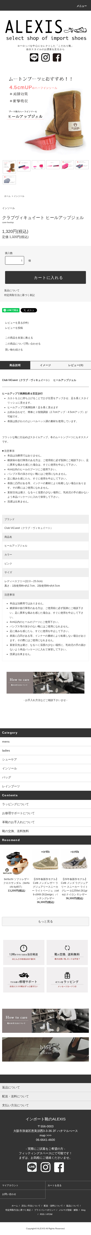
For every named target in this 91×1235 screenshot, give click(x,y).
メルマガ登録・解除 (68, 1210)
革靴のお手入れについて (18, 822)
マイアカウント (10, 1185)
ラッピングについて (15, 804)
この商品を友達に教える (19, 337)
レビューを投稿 (14, 327)
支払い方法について (30, 1206)
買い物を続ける (14, 349)
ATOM (49, 1214)
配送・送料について (53, 1206)
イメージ (45, 365)
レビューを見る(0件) (17, 322)
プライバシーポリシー (44, 1210)
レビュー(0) (75, 365)
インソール (19, 196)
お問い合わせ (9, 1194)
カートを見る (55, 1185)
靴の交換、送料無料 (15, 831)
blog (83, 1210)
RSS (42, 1214)
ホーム (7, 196)
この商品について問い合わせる (23, 343)
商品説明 (15, 365)
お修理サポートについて (18, 813)
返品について (11, 290)
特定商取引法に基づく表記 (19, 295)
